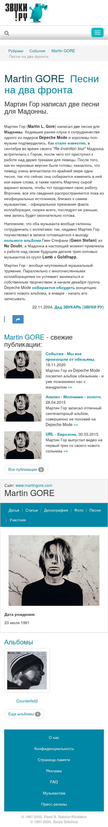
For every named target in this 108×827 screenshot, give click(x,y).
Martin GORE (63, 50)
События (37, 50)
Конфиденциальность (54, 748)
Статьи (31, 510)
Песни (95, 510)
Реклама (54, 770)
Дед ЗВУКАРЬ (68, 307)
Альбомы (18, 641)
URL (50, 434)
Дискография (56, 510)
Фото (78, 510)
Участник (17, 519)
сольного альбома (22, 240)
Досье (14, 510)
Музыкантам (54, 793)
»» (70, 387)
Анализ (53, 396)
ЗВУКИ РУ (93, 307)
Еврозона (66, 434)
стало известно (70, 143)
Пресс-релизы (54, 804)
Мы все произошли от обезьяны (70, 356)
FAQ (54, 781)
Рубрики (15, 50)
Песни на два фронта (51, 83)
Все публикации (25, 469)
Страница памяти (54, 759)
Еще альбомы (23, 714)
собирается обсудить (53, 287)
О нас (54, 737)
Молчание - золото (82, 396)
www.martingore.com (34, 485)
